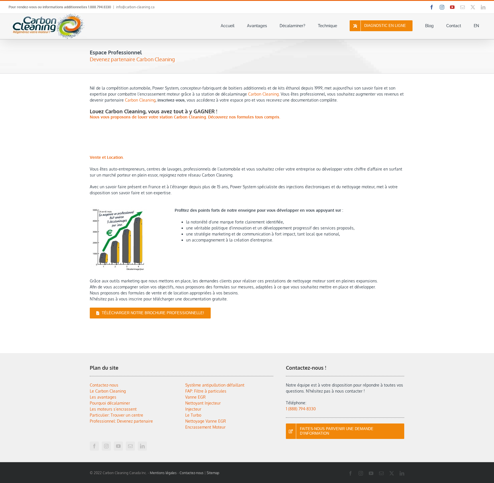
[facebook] (94, 446)
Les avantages (103, 397)
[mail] (130, 446)
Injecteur (193, 409)
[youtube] (118, 446)
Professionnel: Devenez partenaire (121, 421)
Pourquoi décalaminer (110, 403)
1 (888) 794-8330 (301, 408)
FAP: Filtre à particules (205, 391)
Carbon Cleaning (263, 94)
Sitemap (213, 473)
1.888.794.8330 (99, 7)
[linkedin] (142, 446)
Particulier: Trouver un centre (116, 415)
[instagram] (106, 446)
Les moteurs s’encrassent (113, 409)
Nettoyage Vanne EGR (205, 421)
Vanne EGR (195, 397)
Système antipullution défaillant (214, 385)
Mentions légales (163, 473)
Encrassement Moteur (205, 427)
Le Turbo (193, 415)
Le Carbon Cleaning (108, 391)
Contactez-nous (104, 385)
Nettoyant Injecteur (203, 403)
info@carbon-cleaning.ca (135, 7)
